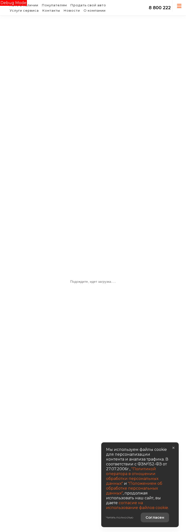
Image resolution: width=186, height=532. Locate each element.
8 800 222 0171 (165, 7)
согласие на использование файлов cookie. (137, 505)
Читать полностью (119, 517)
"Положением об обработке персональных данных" (134, 488)
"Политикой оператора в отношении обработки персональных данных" (132, 476)
